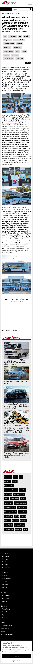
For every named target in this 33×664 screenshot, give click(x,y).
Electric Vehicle (8, 51)
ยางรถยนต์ (12, 36)
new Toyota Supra (9, 507)
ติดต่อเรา (3, 631)
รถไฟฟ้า (26, 36)
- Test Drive (4, 584)
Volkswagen (8, 494)
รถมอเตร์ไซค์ (8, 516)
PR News (18, 13)
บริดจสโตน (19, 59)
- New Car (4, 576)
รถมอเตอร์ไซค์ (8, 529)
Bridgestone (7, 40)
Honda (15, 481)
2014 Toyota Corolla (10, 512)
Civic (15, 477)
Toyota (23, 499)
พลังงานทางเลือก (9, 44)
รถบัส (24, 51)
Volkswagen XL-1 (19, 494)
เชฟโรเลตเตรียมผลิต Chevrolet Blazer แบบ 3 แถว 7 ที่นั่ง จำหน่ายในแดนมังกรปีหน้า (16, 406)
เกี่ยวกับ (3, 623)
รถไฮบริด (22, 490)
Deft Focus (4, 553)
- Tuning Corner (5, 612)
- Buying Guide (5, 595)
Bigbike (23, 516)
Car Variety (10, 13)
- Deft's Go (4, 618)
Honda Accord (8, 485)
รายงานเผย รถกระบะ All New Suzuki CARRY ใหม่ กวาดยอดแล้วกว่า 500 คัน (15, 362)
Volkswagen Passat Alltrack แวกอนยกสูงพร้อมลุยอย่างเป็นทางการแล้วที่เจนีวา (16, 455)
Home (4, 13)
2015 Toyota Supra (20, 503)
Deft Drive (4, 581)
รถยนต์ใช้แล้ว (8, 525)
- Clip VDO (4, 615)
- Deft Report (5, 556)
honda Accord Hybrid (10, 490)
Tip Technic (4, 592)
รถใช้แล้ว (15, 521)
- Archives (4, 601)
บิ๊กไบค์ (17, 516)
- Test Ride (4, 587)
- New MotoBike (6, 579)
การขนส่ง (15, 55)
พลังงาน (19, 44)
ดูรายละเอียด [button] (16, 661)
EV (20, 36)
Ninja (25, 529)
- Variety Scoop (5, 609)
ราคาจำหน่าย (15, 499)
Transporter (17, 47)
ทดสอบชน (7, 481)
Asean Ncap (8, 477)
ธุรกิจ (17, 51)
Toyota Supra (8, 503)
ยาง (5, 36)
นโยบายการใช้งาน (6, 626)
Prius (21, 477)
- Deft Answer (5, 598)
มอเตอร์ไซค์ (22, 512)
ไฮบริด (6, 499)
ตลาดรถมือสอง (19, 525)
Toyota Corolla (22, 507)
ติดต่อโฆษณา (5, 628)
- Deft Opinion (5, 565)
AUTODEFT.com (18, 301)
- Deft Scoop (4, 559)
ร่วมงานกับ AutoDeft (7, 634)
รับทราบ (16, 656)
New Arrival (4, 573)
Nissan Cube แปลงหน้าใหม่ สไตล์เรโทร (16, 382)
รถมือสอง (7, 521)
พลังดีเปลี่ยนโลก (8, 59)
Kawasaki (18, 529)
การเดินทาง (7, 47)
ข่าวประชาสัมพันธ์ (19, 40)
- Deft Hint (4, 562)
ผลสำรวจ (23, 521)
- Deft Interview (5, 568)
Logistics (6, 55)
